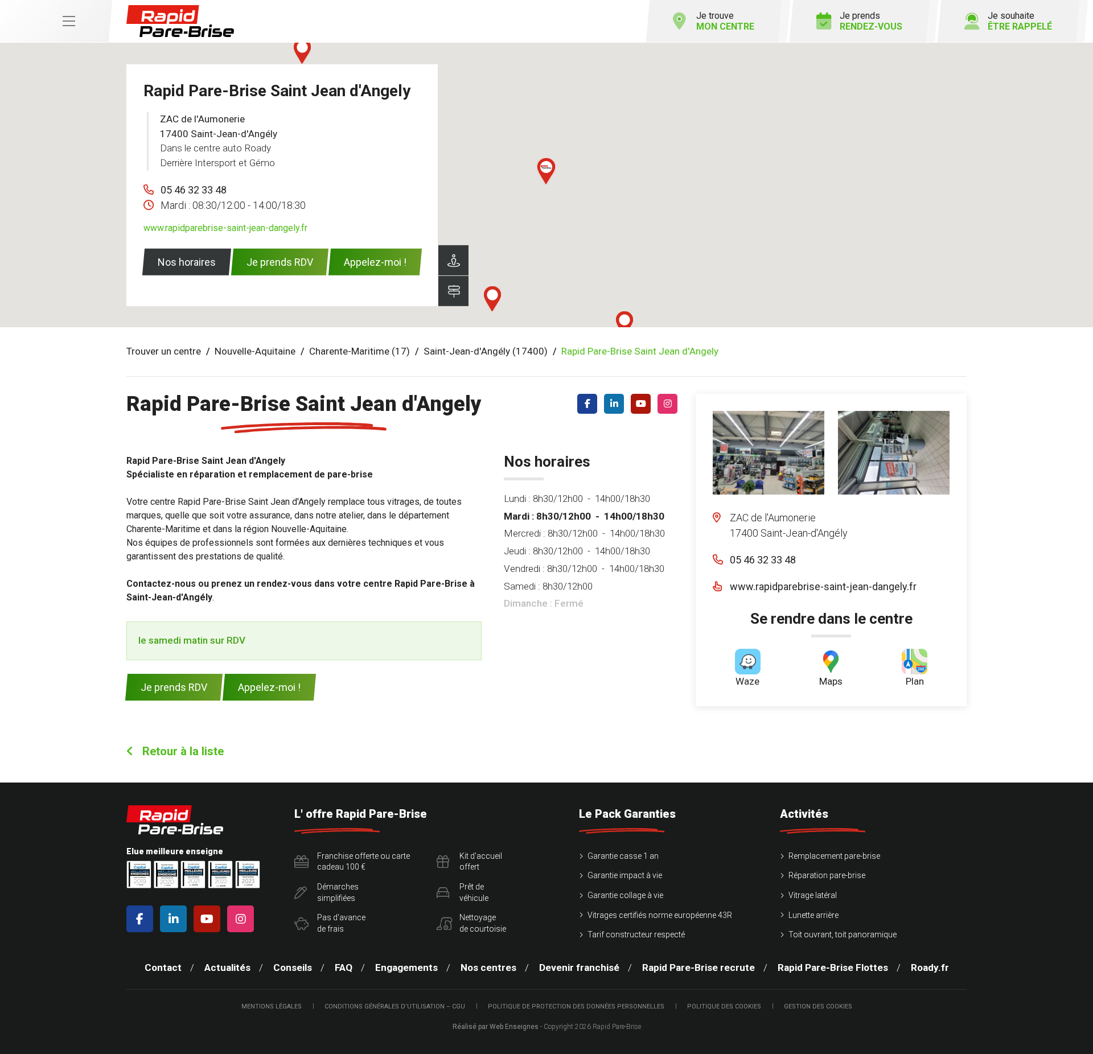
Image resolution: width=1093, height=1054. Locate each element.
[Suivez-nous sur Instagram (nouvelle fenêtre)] (670, 404)
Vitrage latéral (812, 895)
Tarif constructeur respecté (636, 934)
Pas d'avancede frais (341, 923)
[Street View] (453, 260)
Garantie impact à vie (624, 875)
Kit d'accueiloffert (480, 861)
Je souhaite (1020, 21)
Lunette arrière (813, 915)
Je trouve (725, 21)
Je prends (871, 21)
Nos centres (488, 967)
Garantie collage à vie (625, 895)
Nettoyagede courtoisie (482, 923)
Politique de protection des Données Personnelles (576, 1006)
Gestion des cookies (818, 1006)
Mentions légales (271, 1006)
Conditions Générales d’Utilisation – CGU (394, 1006)
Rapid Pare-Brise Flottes (833, 967)
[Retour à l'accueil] (180, 21)
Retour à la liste (181, 751)
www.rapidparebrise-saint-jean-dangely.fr (225, 228)
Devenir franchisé (579, 967)
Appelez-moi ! (375, 262)
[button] (546, 171)
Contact (163, 967)
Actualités (227, 967)
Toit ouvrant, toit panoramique (842, 934)
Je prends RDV (279, 262)
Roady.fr (930, 967)
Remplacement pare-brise (834, 856)
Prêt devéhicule (473, 892)
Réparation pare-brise (826, 875)
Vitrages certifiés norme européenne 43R (659, 915)
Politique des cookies (724, 1006)
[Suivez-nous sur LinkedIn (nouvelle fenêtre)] (616, 404)
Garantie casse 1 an (623, 856)
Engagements (406, 967)
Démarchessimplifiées (338, 892)
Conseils (292, 967)
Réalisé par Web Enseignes (496, 1027)
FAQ (343, 967)
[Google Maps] (453, 291)
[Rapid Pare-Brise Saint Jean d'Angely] (768, 453)
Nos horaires (187, 262)
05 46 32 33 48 (194, 190)
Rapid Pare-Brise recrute (698, 967)
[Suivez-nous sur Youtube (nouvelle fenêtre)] (643, 404)
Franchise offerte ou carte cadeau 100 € (363, 861)
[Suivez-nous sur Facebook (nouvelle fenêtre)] (589, 404)
